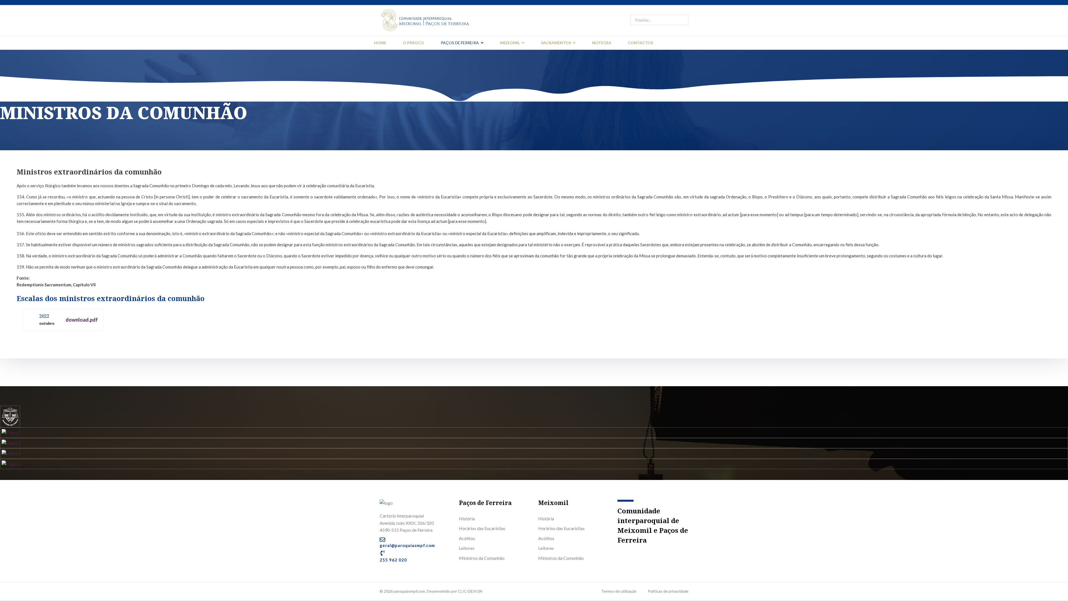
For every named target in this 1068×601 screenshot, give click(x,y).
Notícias (601, 42)
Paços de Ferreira (460, 42)
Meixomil (510, 42)
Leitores (466, 548)
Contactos (640, 42)
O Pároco (413, 42)
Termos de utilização (619, 591)
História (467, 518)
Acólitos (467, 538)
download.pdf (82, 320)
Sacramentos (556, 42)
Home (380, 42)
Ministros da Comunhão (482, 558)
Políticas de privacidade (668, 591)
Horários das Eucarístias (482, 528)
